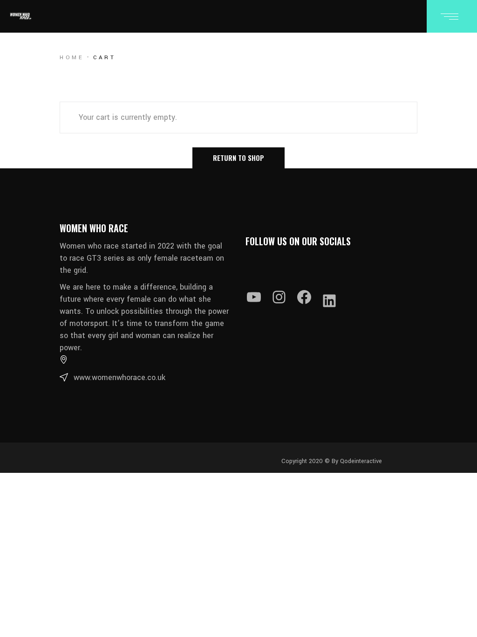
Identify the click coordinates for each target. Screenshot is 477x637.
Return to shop (238, 157)
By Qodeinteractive (356, 461)
